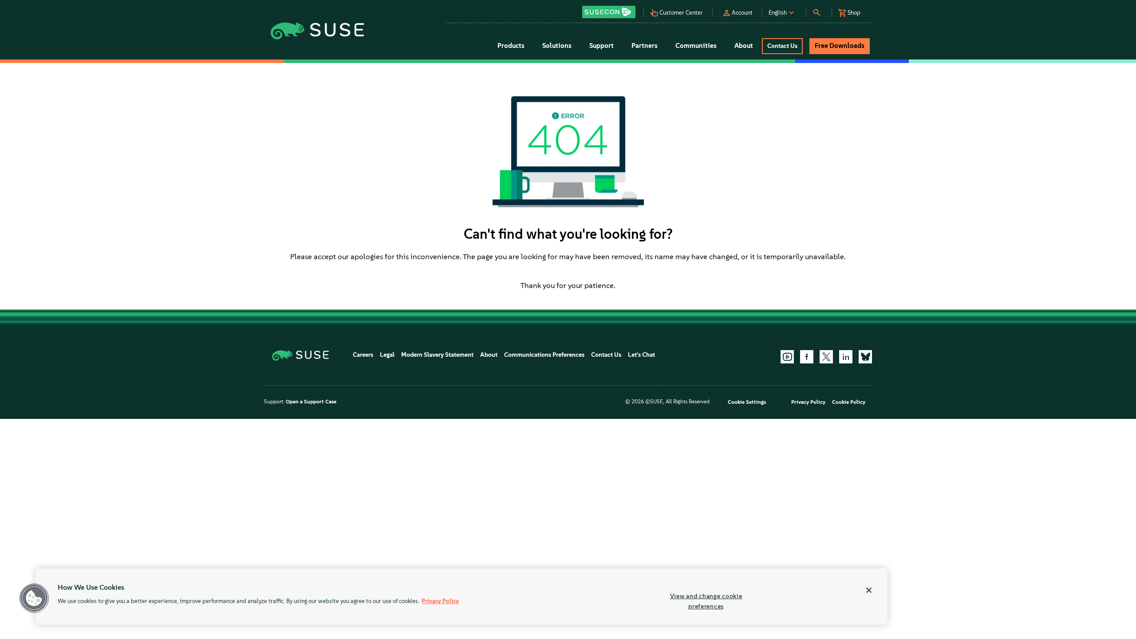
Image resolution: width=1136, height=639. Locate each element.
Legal (387, 355)
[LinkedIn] (845, 356)
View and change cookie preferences (706, 601)
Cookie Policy (848, 402)
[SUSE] (303, 355)
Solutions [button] (557, 46)
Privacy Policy (808, 402)
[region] (462, 596)
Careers (363, 355)
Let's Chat (641, 355)
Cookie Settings (747, 402)
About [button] (743, 46)
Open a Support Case (311, 401)
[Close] (869, 590)
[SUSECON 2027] (608, 12)
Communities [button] (696, 46)
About (488, 355)
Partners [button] (644, 46)
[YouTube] (787, 356)
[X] (826, 356)
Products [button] (511, 46)
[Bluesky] (865, 356)
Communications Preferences (544, 355)
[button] (611, 9)
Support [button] (601, 46)
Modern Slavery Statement (437, 355)
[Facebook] (806, 356)
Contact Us (606, 355)
